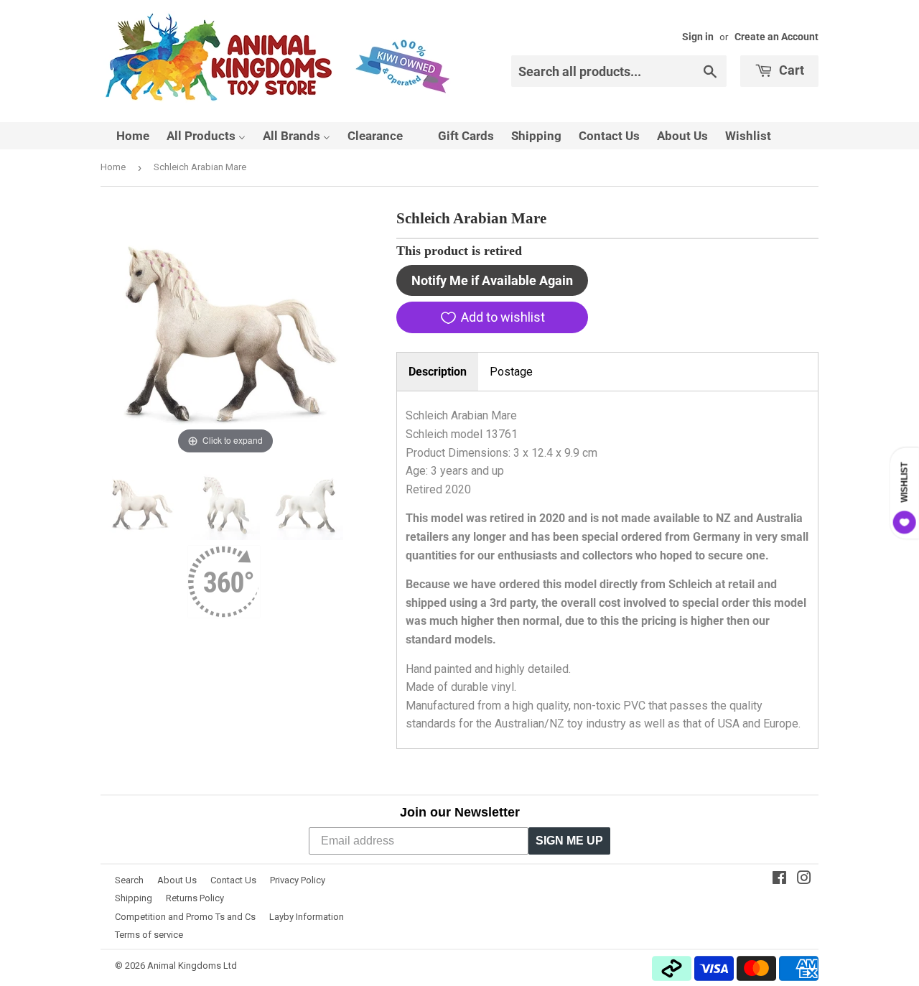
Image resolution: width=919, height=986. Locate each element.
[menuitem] (124, 135)
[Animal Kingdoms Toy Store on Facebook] (779, 879)
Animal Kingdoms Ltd (192, 965)
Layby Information (306, 916)
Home (113, 167)
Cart (790, 70)
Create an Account (776, 36)
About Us (177, 880)
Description (438, 371)
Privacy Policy (297, 880)
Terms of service (149, 934)
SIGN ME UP (569, 840)
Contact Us (233, 880)
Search (129, 880)
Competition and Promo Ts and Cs (185, 916)
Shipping (133, 898)
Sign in (698, 36)
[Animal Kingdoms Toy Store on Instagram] (804, 879)
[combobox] (619, 71)
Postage (511, 371)
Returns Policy (195, 898)
